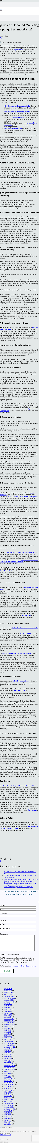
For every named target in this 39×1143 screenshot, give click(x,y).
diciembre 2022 (9, 1041)
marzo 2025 (8, 991)
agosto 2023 (8, 1026)
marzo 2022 (8, 1058)
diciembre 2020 (9, 1083)
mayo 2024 (8, 1009)
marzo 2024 (8, 1013)
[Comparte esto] (1, 861)
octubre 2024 (8, 1000)
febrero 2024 (8, 1015)
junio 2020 (7, 1094)
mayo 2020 (8, 1096)
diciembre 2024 (9, 996)
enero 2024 (8, 1017)
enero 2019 (8, 1124)
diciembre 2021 (9, 1064)
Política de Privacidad (5, 1135)
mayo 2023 (8, 1032)
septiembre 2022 (9, 1047)
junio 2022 (7, 1052)
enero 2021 (8, 1081)
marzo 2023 (8, 1036)
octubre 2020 (8, 1086)
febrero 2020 (8, 1099)
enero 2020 (8, 1101)
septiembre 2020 (9, 1088)
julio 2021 (7, 1073)
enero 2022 (8, 1062)
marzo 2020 (8, 1098)
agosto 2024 (8, 1004)
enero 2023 (8, 1039)
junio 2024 (7, 1007)
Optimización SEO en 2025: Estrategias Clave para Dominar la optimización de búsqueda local (21, 880)
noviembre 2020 (9, 1084)
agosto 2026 (8, 989)
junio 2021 (7, 1075)
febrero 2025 (8, 992)
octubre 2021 (8, 1068)
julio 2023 (7, 1028)
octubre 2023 (8, 1022)
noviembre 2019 (9, 1105)
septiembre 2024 (9, 1002)
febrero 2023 (8, 1037)
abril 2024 (7, 1011)
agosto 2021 (8, 1071)
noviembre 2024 (9, 998)
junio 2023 (7, 1030)
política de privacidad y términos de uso (23, 966)
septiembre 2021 (9, 1069)
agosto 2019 (8, 1111)
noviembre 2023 (9, 1021)
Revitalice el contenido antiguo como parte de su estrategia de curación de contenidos (20, 884)
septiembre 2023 (9, 1024)
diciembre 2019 (9, 1103)
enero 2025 (8, 994)
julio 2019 (7, 1113)
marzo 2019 (8, 1120)
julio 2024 (7, 1006)
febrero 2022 (8, 1060)
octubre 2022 (8, 1045)
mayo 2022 (8, 1054)
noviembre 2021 (9, 1066)
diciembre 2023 (9, 1019)
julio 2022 (7, 1051)
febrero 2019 (8, 1122)
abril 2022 (7, 1056)
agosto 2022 (8, 1049)
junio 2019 (7, 1114)
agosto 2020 (8, 1090)
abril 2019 (7, 1118)
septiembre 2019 (9, 1109)
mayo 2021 (8, 1077)
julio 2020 (7, 1092)
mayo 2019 (8, 1116)
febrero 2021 (8, 1079)
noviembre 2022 (9, 1043)
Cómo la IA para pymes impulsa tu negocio (18, 887)
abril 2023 (7, 1034)
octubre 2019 (8, 1107)
